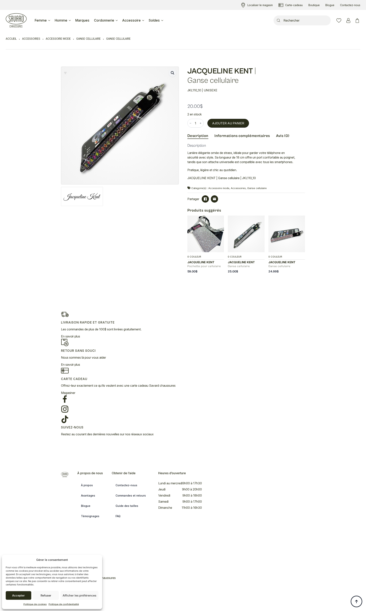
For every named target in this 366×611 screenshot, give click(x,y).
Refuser (46, 595)
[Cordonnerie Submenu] (117, 20)
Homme (61, 20)
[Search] (278, 20)
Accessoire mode (58, 38)
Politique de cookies (35, 604)
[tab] (198, 136)
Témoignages (90, 516)
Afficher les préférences (79, 595)
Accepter (18, 595)
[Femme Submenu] (49, 20)
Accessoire (131, 20)
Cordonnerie (104, 20)
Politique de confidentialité (64, 604)
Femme (41, 20)
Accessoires (31, 38)
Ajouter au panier (228, 123)
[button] (173, 73)
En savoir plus (70, 336)
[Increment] (200, 123)
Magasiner (68, 393)
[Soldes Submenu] (162, 20)
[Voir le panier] (358, 20)
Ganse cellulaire (88, 38)
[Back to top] (356, 601)
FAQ (118, 516)
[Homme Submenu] (70, 20)
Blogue (85, 505)
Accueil (11, 38)
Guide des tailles (127, 505)
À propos (87, 485)
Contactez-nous (126, 485)
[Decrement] (190, 123)
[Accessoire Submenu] (143, 20)
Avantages (88, 495)
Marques (82, 20)
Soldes (154, 20)
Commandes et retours (131, 495)
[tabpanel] (246, 163)
